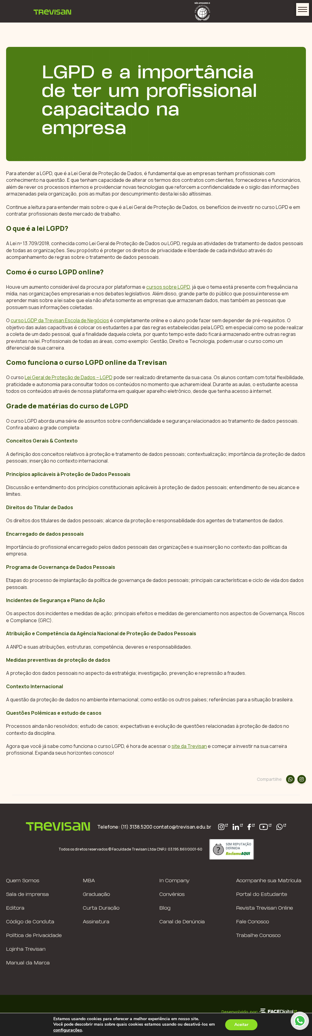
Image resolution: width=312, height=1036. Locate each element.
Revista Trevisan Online (264, 908)
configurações (67, 1030)
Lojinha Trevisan (25, 949)
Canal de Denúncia (182, 922)
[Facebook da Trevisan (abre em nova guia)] (251, 827)
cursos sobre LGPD (168, 287)
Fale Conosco (252, 922)
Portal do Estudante (261, 894)
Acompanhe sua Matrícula (268, 881)
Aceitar (241, 1024)
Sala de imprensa (27, 894)
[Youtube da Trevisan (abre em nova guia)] (265, 827)
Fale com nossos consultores (300, 1021)
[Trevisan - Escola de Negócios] (52, 11)
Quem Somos (22, 881)
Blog (165, 908)
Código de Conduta (30, 922)
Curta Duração (101, 908)
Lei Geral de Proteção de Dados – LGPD (68, 377)
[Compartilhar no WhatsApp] (290, 779)
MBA (89, 881)
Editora (15, 908)
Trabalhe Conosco (258, 935)
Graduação (96, 894)
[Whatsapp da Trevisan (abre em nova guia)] (281, 827)
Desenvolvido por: (239, 1011)
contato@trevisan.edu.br (182, 826)
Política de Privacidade (34, 935)
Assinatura (96, 922)
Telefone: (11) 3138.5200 (125, 826)
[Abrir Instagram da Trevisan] (301, 779)
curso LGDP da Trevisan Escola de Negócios (60, 320)
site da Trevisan (189, 746)
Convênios (172, 894)
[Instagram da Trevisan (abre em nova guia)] (223, 827)
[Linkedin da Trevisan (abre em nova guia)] (237, 827)
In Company (174, 881)
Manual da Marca (28, 963)
